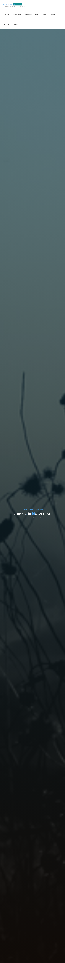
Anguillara (24, 510)
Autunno (31, 510)
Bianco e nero (40, 510)
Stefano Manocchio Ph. (12, 4)
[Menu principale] (61, 5)
